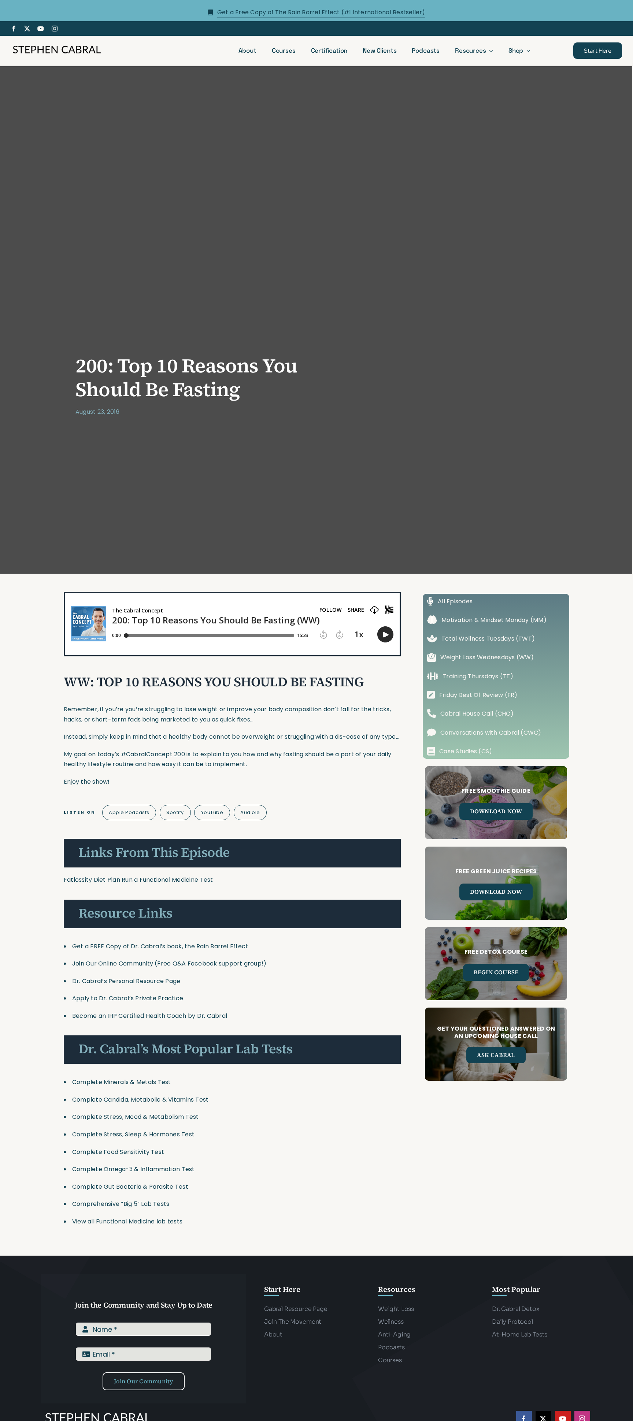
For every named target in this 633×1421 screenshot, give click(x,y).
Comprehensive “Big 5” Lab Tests (120, 1204)
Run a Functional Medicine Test (167, 880)
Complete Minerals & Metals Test (121, 1082)
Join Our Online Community (112, 963)
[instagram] (55, 28)
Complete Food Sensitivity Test (118, 1152)
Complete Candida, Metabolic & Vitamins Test (140, 1099)
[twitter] (27, 28)
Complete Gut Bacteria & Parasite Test (130, 1186)
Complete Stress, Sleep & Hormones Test (133, 1134)
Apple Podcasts (129, 812)
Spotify (175, 812)
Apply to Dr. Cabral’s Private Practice (128, 998)
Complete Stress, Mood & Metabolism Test (135, 1117)
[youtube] (40, 28)
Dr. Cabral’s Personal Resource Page (126, 981)
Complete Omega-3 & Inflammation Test (133, 1169)
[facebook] (14, 28)
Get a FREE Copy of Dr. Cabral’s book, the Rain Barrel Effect (160, 946)
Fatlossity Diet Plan (92, 880)
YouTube (212, 812)
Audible (250, 812)
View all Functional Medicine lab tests (127, 1221)
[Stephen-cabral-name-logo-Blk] (57, 46)
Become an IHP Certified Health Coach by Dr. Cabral (149, 1016)
